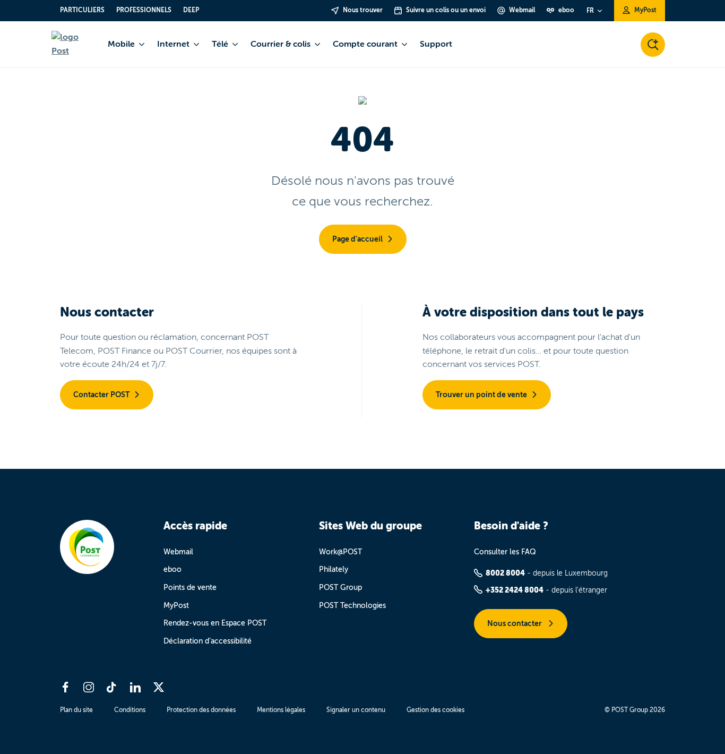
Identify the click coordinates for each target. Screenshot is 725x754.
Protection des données (201, 710)
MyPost (176, 606)
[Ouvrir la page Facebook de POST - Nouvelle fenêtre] (65, 687)
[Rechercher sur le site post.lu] (653, 44)
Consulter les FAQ (505, 552)
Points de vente (190, 588)
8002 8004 (505, 573)
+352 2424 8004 (514, 590)
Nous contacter (515, 623)
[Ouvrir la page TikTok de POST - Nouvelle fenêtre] (112, 687)
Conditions (129, 710)
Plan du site (76, 710)
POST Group (340, 588)
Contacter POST (101, 394)
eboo (172, 569)
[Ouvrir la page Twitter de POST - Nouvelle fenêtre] (158, 687)
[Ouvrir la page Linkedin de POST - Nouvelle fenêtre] (135, 687)
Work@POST (340, 552)
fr (590, 10)
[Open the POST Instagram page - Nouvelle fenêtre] (88, 687)
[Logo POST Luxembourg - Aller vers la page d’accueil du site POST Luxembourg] (73, 44)
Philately (333, 569)
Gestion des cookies (435, 710)
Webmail (178, 552)
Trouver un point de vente (481, 394)
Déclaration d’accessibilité (207, 641)
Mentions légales (281, 710)
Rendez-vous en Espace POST (214, 623)
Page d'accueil (357, 239)
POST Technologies (352, 606)
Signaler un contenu (355, 710)
